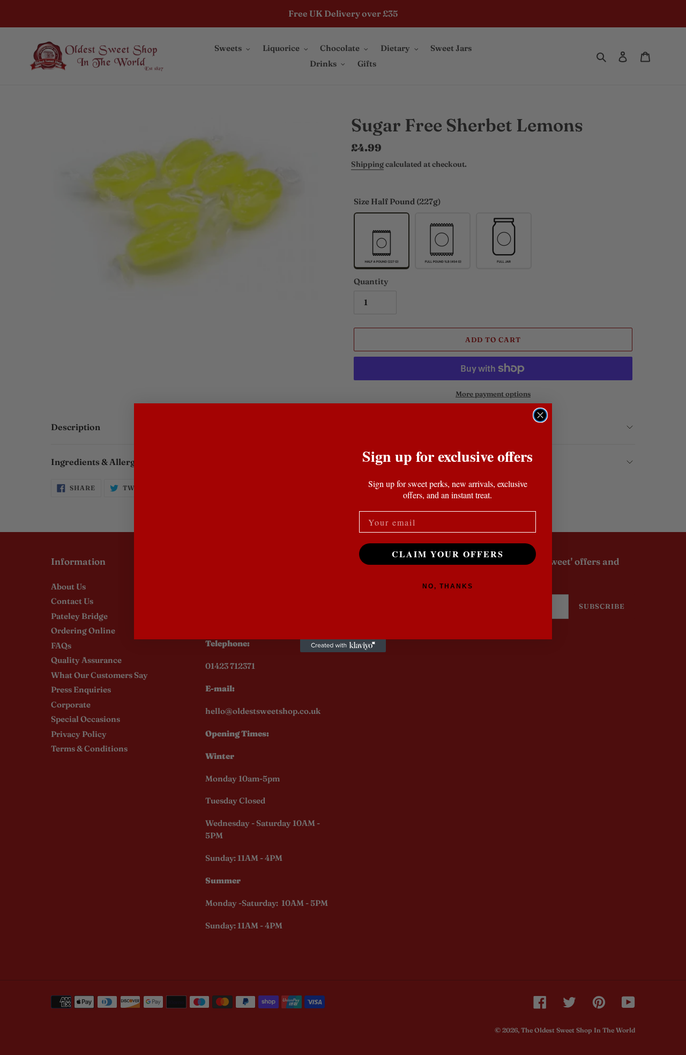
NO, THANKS (447, 586)
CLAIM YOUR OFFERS (448, 554)
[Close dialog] (540, 415)
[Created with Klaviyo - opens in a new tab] (343, 645)
